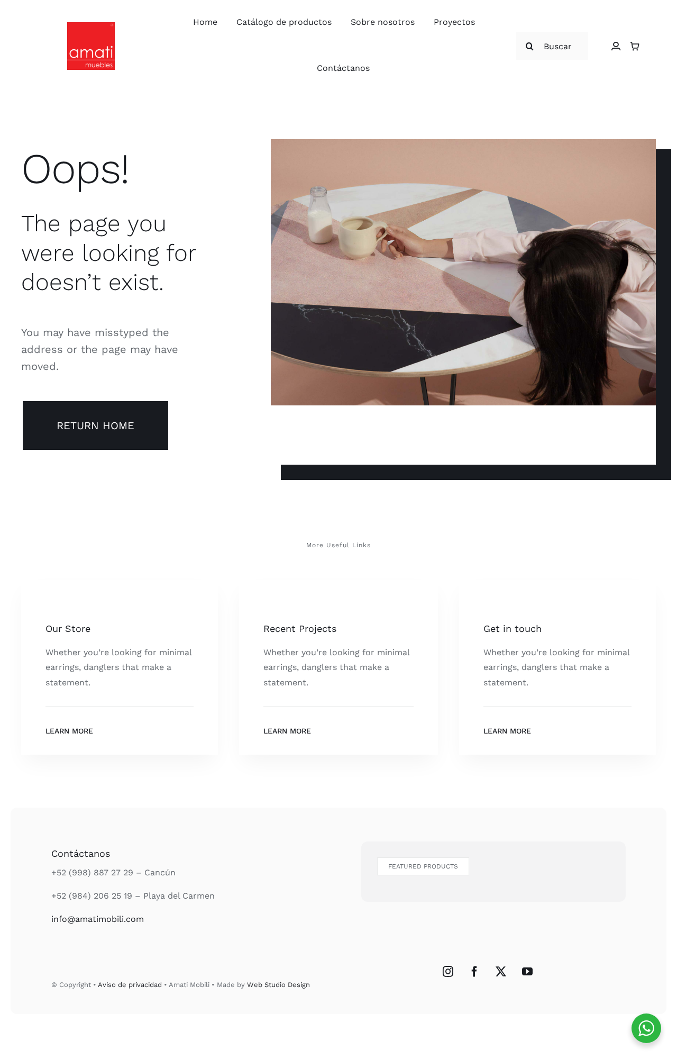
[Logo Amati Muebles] (91, 26)
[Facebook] (474, 972)
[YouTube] (527, 972)
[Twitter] (501, 972)
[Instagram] (448, 972)
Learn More (69, 731)
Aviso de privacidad (130, 985)
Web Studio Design (278, 985)
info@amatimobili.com (97, 919)
